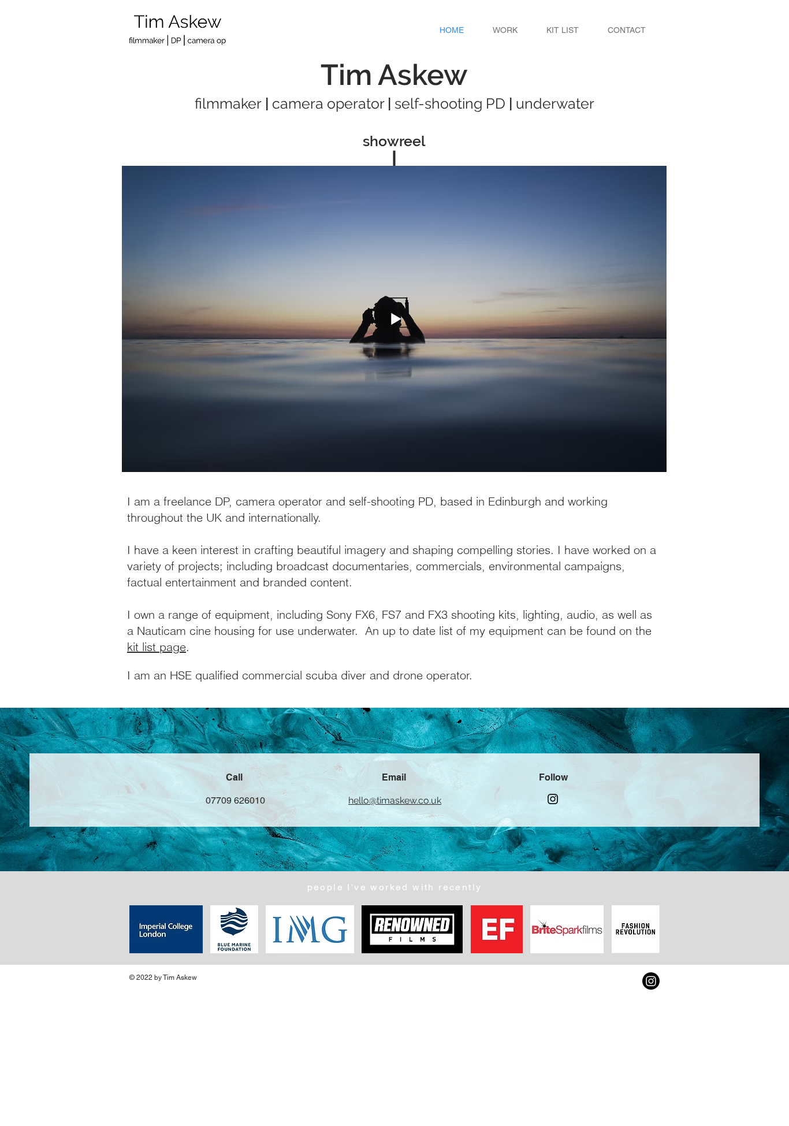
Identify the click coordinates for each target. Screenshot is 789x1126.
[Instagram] (553, 799)
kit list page (156, 647)
